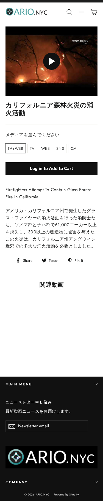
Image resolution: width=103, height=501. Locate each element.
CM (74, 148)
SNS (60, 148)
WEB (45, 148)
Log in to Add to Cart (51, 169)
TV (32, 148)
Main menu (18, 384)
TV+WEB (15, 148)
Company (16, 482)
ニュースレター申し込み (28, 402)
